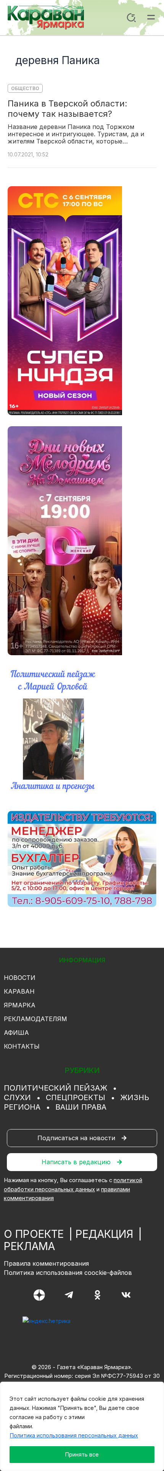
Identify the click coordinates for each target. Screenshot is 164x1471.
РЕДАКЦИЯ (104, 1234)
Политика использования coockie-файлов (68, 1272)
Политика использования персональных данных (74, 1435)
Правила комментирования (46, 1263)
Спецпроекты (75, 1097)
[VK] (126, 1295)
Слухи (17, 1097)
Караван (19, 991)
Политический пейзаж (55, 1087)
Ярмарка (19, 1005)
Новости (19, 977)
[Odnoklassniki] (97, 1295)
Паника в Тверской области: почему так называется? (67, 108)
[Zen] (39, 1295)
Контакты (22, 1046)
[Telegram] (69, 1295)
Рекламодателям (35, 1019)
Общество (25, 88)
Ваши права (80, 1107)
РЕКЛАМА (29, 1246)
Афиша (16, 1032)
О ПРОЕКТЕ (34, 1234)
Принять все (82, 1454)
